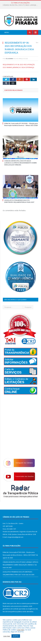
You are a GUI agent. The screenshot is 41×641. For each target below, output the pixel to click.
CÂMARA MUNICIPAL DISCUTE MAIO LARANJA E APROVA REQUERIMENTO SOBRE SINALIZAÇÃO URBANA (21, 5)
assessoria (18, 606)
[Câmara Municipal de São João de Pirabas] (20, 19)
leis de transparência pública (12, 612)
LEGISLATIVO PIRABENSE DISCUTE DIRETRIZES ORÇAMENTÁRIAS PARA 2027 (19, 201)
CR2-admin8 (9, 58)
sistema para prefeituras (29, 603)
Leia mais (20, 630)
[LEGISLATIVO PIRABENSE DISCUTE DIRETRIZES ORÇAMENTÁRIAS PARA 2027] (20, 186)
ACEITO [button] (15, 636)
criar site (16, 603)
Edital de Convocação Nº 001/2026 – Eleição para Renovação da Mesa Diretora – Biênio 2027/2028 (21, 124)
